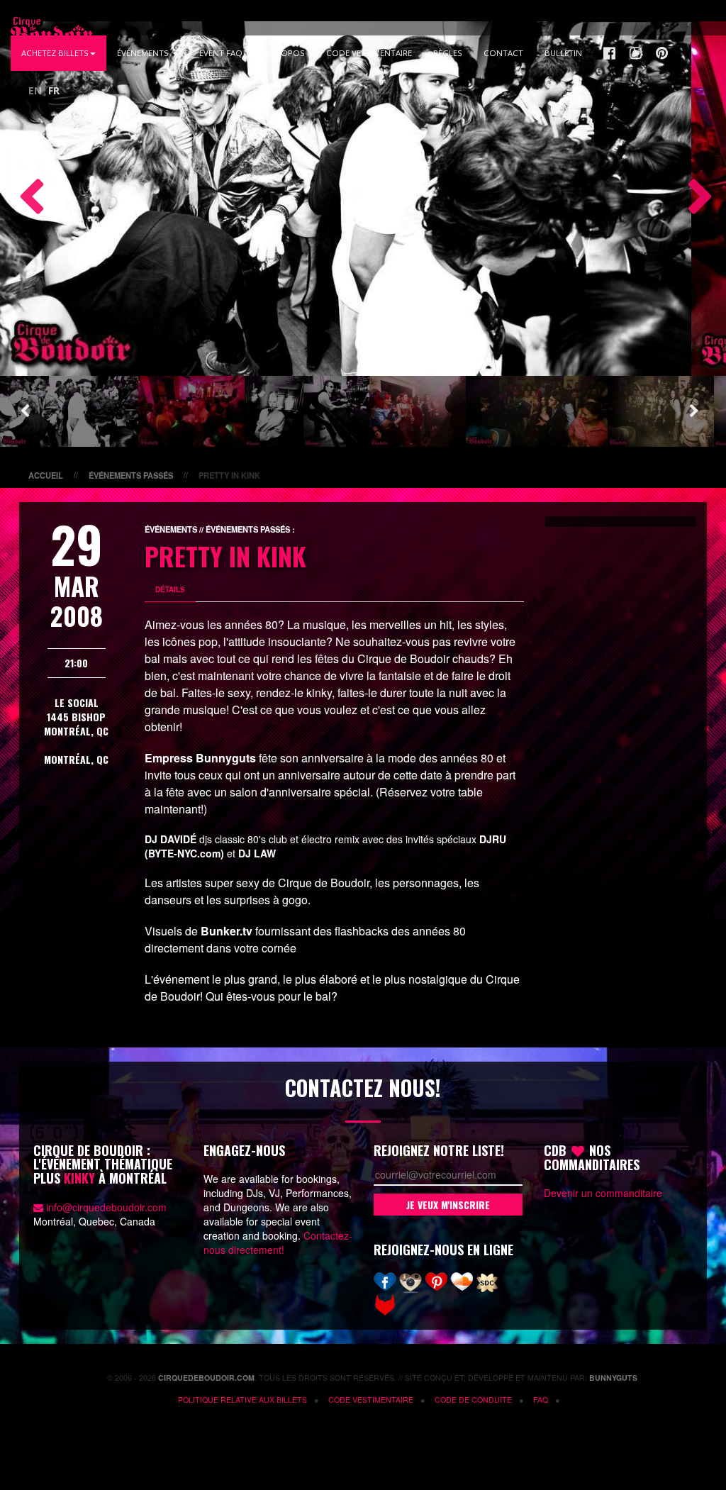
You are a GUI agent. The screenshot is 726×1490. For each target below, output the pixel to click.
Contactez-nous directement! (277, 1242)
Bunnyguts (613, 1377)
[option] (345, 198)
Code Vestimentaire (369, 53)
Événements (144, 53)
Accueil (45, 475)
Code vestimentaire (370, 1399)
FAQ (540, 1399)
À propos (284, 53)
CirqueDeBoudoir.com (206, 1377)
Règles (447, 53)
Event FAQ (220, 53)
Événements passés (131, 475)
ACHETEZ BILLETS (55, 53)
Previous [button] (25, 198)
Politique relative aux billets (242, 1399)
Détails (170, 589)
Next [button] (694, 198)
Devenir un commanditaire (603, 1193)
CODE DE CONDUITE (473, 1399)
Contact (503, 53)
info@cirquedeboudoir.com (106, 1207)
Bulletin (563, 53)
